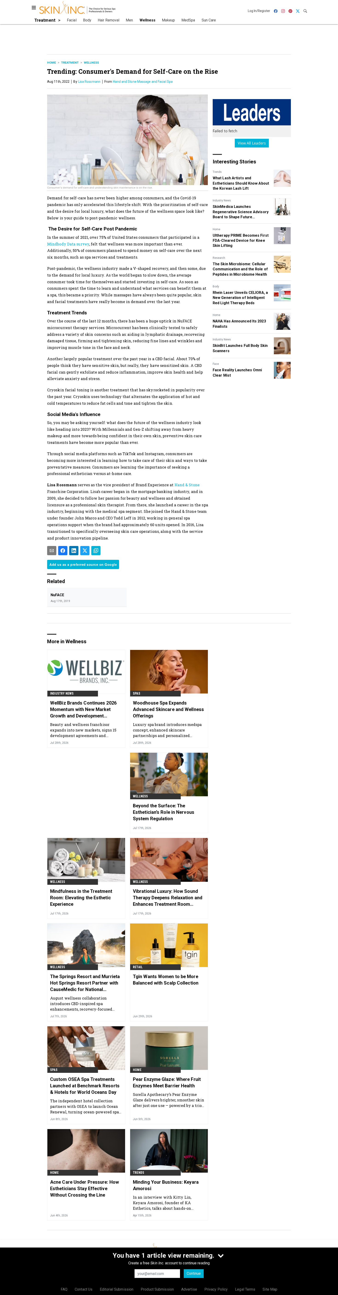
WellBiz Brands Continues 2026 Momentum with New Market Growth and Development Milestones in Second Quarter (83, 709)
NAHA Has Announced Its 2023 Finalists (239, 323)
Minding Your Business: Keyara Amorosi (166, 1185)
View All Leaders (252, 143)
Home (51, 62)
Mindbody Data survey (68, 244)
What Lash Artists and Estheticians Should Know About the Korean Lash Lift (241, 183)
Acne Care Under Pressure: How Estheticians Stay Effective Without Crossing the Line (84, 1188)
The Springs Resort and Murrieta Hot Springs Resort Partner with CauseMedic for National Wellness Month (85, 983)
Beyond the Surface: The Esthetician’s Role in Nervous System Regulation (163, 812)
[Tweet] (84, 550)
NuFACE (57, 595)
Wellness (91, 62)
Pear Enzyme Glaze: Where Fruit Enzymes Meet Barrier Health (167, 1083)
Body (216, 286)
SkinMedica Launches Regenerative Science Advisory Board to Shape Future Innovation (241, 212)
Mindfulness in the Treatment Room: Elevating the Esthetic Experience (81, 897)
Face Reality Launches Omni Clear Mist (237, 372)
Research (219, 258)
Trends (217, 172)
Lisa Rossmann (89, 81)
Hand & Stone (187, 484)
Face (216, 364)
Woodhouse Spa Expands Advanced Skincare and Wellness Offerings (168, 709)
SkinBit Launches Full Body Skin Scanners (240, 348)
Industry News (222, 200)
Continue (194, 1273)
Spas (136, 693)
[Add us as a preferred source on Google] (95, 550)
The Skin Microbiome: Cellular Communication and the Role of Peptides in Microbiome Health (240, 269)
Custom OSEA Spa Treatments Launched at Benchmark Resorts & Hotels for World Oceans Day (85, 1086)
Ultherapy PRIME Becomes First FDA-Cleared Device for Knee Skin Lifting (241, 240)
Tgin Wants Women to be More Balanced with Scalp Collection (165, 980)
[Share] (62, 550)
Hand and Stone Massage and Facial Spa (143, 81)
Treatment (70, 62)
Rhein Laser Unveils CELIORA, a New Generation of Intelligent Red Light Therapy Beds (240, 297)
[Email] (51, 550)
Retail (138, 967)
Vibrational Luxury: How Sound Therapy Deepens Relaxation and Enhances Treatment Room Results (167, 897)
